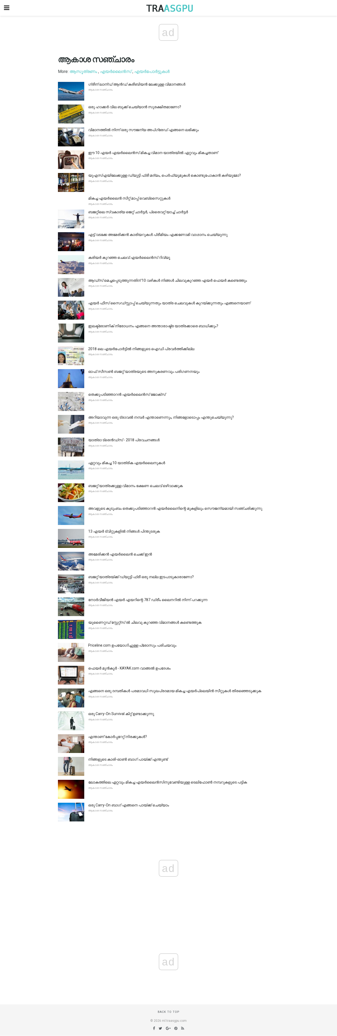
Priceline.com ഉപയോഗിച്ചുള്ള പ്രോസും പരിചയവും (132, 645)
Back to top (169, 1012)
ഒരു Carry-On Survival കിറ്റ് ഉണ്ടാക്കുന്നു (121, 714)
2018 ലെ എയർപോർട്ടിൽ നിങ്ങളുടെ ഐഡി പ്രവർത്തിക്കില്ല (141, 349)
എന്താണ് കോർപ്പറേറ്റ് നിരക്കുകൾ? (117, 737)
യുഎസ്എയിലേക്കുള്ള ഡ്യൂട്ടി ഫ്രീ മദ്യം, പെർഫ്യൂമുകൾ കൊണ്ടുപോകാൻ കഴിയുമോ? (164, 175)
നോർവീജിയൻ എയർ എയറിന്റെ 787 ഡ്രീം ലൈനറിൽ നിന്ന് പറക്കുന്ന (147, 600)
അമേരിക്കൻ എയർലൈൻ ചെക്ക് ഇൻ (120, 554)
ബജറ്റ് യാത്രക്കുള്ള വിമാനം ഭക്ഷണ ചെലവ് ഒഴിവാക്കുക (135, 486)
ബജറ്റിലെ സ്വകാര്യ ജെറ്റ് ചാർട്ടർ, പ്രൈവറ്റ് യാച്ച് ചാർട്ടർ (138, 212)
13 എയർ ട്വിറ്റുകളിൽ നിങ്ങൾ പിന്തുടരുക (124, 531)
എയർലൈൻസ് (115, 71)
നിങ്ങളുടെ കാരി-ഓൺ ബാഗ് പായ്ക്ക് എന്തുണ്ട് (128, 759)
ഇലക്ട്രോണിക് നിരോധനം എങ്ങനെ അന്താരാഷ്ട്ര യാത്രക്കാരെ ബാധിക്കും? (153, 326)
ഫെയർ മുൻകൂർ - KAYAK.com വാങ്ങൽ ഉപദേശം (129, 668)
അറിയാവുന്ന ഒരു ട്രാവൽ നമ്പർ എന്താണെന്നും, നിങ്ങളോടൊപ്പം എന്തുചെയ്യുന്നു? (161, 417)
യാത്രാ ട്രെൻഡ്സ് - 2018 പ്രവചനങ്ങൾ (124, 440)
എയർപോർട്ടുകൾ (152, 71)
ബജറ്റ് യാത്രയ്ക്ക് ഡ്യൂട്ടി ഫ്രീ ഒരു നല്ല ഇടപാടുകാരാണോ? (141, 577)
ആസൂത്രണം (83, 71)
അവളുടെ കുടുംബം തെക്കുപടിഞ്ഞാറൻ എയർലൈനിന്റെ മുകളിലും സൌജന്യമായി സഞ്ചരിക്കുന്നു (175, 508)
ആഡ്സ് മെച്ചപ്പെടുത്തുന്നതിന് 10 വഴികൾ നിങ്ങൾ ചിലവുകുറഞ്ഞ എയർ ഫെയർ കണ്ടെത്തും (167, 280)
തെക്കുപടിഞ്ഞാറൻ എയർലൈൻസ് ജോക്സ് (127, 394)
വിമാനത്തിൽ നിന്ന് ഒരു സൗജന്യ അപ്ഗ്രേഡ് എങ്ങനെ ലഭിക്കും (143, 130)
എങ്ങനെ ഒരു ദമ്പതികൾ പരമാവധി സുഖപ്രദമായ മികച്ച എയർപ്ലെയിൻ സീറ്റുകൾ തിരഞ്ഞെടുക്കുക (174, 691)
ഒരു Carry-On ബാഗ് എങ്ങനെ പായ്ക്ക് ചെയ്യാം (128, 805)
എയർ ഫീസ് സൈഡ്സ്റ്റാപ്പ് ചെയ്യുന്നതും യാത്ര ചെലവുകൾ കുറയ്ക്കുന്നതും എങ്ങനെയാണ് (169, 303)
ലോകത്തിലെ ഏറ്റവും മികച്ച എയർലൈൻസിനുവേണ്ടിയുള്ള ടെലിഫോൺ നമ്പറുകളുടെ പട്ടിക (167, 782)
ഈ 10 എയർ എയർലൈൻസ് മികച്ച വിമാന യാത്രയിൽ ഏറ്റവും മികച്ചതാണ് (153, 153)
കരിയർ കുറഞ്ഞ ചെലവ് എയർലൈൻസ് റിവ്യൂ (129, 257)
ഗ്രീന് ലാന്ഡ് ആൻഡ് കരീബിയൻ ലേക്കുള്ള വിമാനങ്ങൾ (136, 84)
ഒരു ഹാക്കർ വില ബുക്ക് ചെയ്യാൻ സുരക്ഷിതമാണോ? (134, 107)
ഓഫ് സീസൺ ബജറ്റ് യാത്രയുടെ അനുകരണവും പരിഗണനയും (144, 371)
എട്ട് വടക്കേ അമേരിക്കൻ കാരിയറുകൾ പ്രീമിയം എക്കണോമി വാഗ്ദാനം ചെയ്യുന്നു (157, 234)
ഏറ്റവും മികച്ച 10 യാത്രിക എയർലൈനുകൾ (126, 463)
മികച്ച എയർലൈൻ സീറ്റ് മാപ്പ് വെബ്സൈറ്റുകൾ (129, 198)
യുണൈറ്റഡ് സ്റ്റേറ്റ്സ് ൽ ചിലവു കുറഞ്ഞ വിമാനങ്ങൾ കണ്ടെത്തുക (144, 622)
